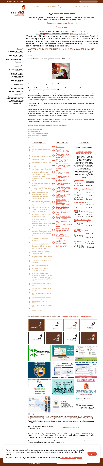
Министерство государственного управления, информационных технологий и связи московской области (61, 242)
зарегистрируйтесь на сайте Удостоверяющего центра (77, 317)
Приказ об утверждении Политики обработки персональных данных (40, 150)
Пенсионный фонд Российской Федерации (62, 235)
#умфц (46, 133)
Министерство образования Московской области (63, 217)
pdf (33, 180)
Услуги (19, 49)
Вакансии (77, 6)
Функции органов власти (15, 69)
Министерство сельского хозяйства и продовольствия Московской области (64, 223)
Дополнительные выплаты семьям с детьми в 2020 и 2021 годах (16, 91)
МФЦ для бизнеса (17, 80)
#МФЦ (29, 125)
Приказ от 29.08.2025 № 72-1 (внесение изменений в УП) (41, 305)
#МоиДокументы (45, 125)
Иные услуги (19, 65)
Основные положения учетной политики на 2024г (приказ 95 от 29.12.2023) (41, 298)
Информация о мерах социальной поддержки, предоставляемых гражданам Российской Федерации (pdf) (15, 100)
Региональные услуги (16, 55)
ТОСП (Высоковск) (81, 202)
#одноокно (30, 135)
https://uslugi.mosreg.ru (77, 119)
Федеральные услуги (16, 51)
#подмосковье (41, 133)
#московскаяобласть (63, 125)
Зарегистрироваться (12, 1)
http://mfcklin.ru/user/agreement (71, 457)
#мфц (29, 137)
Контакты (86, 6)
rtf (32, 227)
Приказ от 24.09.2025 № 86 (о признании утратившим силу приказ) (39, 309)
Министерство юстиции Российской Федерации (62, 207)
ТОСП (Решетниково (82, 211)
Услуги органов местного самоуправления (15, 60)
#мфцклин (44, 135)
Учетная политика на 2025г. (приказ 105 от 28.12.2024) (39, 302)
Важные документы (39, 143)
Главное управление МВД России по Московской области (63, 230)
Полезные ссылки (62, 143)
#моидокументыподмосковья (35, 129)
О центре (37, 6)
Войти (22, 1)
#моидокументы (37, 135)
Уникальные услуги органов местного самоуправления (17, 74)
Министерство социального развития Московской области (63, 212)
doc (35, 180)
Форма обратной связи (62, 8)
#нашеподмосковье (53, 125)
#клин (38, 131)
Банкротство (19, 84)
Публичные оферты (50, 6)
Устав (32, 147)
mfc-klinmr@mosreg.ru (72, 427)
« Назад (30, 55)
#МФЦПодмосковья (36, 125)
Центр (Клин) (79, 180)
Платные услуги (65, 6)
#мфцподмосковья (32, 131)
